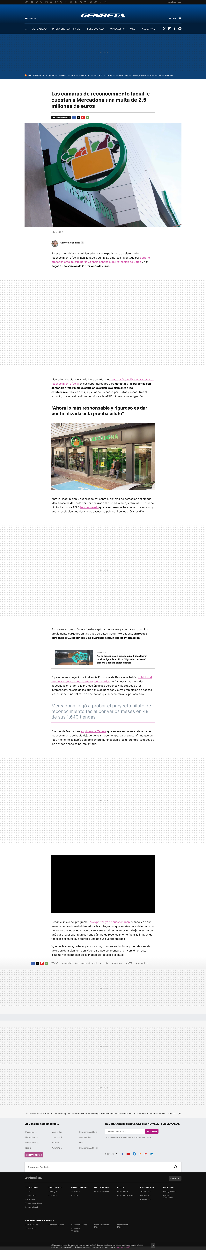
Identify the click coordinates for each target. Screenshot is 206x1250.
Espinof (74, 1195)
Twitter (164, 28)
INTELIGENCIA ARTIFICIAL (66, 28)
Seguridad (57, 1137)
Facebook (174, 28)
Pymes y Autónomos (168, 1196)
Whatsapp (123, 75)
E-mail (87, 117)
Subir (173, 1178)
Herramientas (31, 1137)
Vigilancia (118, 963)
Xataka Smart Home (33, 1203)
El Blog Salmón (169, 1191)
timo (81, 1142)
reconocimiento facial (87, 963)
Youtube (128, 1153)
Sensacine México (79, 1225)
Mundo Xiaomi (31, 1207)
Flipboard (169, 28)
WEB (132, 28)
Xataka (28, 1191)
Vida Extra (52, 1195)
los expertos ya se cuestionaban (109, 922)
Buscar (175, 1167)
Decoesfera (145, 1195)
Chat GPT (49, 1113)
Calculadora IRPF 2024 (128, 1113)
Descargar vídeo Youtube (102, 1113)
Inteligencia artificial (88, 1132)
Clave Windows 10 (79, 1113)
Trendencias (145, 1191)
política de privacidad (143, 1137)
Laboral (55, 1142)
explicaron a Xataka (93, 731)
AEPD (130, 963)
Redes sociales (32, 1142)
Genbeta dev (85, 1137)
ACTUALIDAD (39, 28)
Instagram (111, 75)
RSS (140, 1153)
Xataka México (31, 1225)
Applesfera (30, 1199)
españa (105, 963)
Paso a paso (31, 1132)
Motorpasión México (122, 1226)
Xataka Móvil (30, 1195)
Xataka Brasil (30, 1228)
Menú (32, 18)
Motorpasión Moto (125, 1195)
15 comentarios (63, 117)
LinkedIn (152, 1153)
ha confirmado (89, 507)
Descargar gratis (139, 75)
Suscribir (152, 1131)
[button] (72, 242)
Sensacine (75, 1191)
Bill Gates (62, 75)
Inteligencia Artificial (88, 1148)
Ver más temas (34, 1155)
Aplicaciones (155, 75)
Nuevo (173, 18)
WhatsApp (57, 1148)
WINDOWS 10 (117, 28)
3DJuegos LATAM (56, 1225)
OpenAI (51, 75)
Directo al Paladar (101, 1191)
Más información (124, 1247)
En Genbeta (101, 653)
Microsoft (98, 75)
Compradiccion (146, 1199)
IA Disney (62, 1113)
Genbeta (103, 15)
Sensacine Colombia (75, 1229)
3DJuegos (52, 1191)
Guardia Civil (84, 75)
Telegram (179, 28)
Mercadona (143, 963)
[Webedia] (33, 1177)
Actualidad (67, 963)
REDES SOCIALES (95, 28)
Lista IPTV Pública (150, 1113)
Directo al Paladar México (101, 1226)
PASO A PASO (148, 28)
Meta (73, 75)
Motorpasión (122, 1191)
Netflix (28, 1148)
